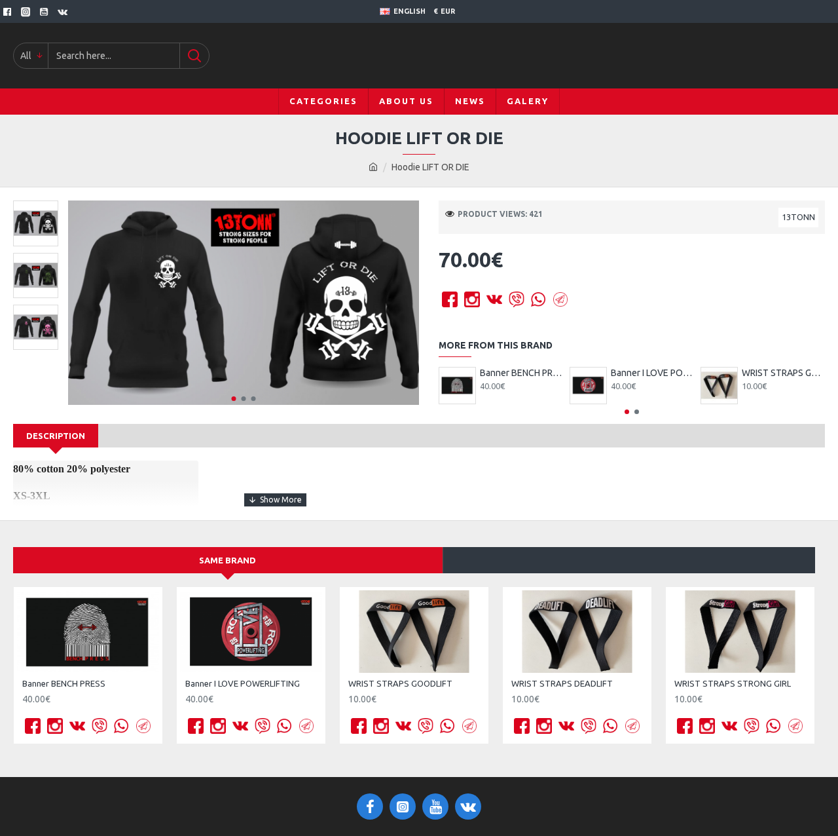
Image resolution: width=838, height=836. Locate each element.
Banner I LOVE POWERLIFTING (652, 373)
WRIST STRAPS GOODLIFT (783, 373)
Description (55, 435)
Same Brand (227, 560)
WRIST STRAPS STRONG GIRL (732, 683)
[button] (234, 398)
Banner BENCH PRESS (521, 373)
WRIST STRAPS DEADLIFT (562, 683)
